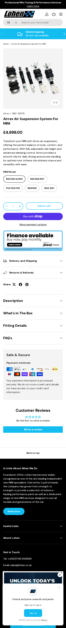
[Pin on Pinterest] (27, 284)
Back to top (33, 452)
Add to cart (44, 205)
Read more (14, 511)
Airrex (6, 113)
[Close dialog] (60, 574)
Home (5, 44)
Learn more (49, 4)
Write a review (33, 429)
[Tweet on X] (14, 284)
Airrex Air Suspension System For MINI (29, 44)
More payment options (33, 224)
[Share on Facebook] (20, 284)
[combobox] (33, 22)
